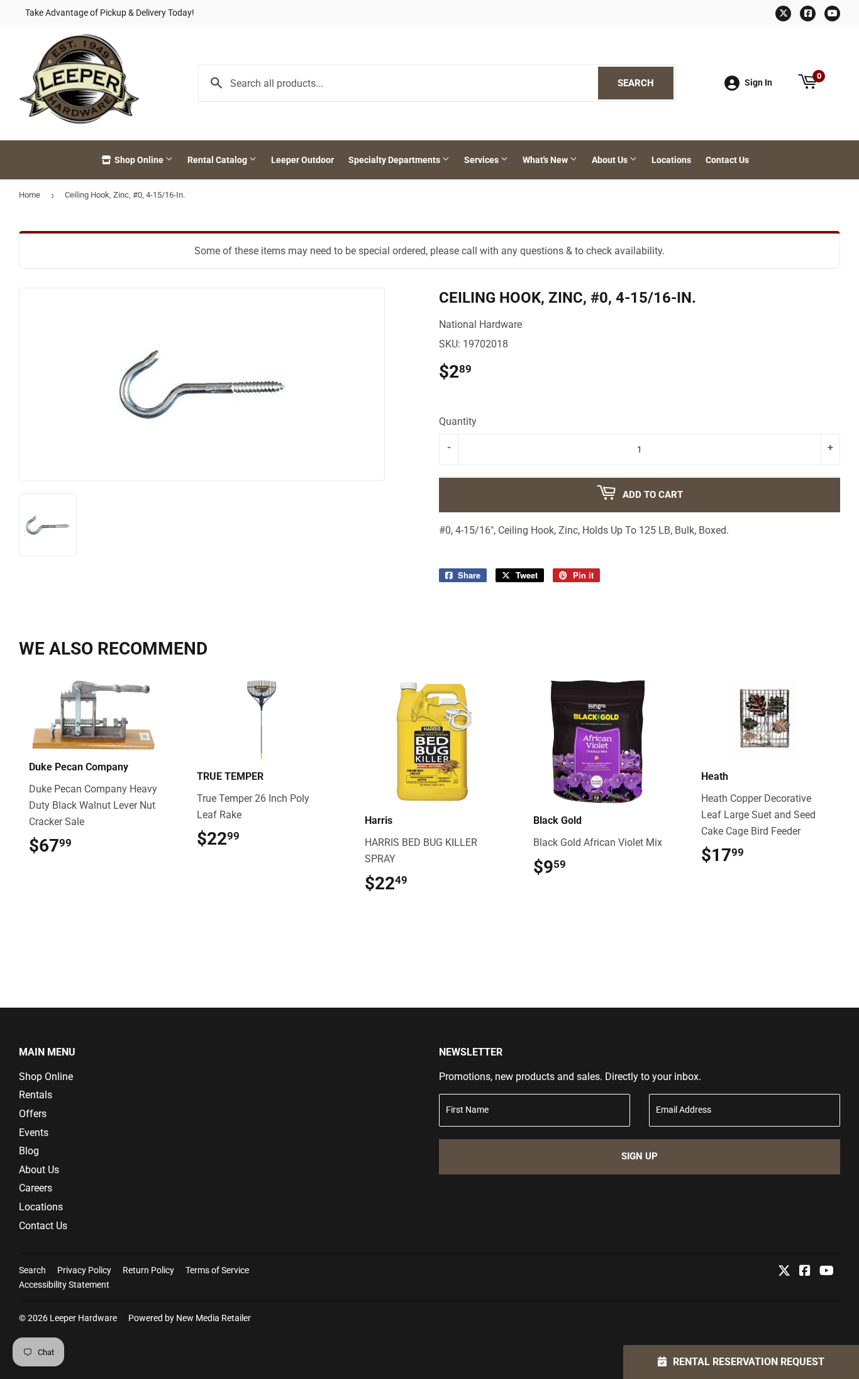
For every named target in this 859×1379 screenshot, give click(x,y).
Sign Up (639, 1156)
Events (33, 1133)
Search (645, 83)
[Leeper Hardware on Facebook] (805, 1272)
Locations (671, 160)
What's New (546, 160)
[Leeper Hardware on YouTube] (826, 1272)
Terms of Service (217, 1270)
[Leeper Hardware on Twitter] (784, 1272)
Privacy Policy (84, 1270)
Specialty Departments (395, 160)
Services (482, 160)
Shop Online (139, 160)
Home (29, 195)
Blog (29, 1151)
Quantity (458, 421)
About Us (610, 160)
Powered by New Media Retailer (189, 1318)
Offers (33, 1114)
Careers (35, 1188)
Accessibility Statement (64, 1285)
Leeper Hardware (83, 1318)
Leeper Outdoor (302, 160)
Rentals (35, 1095)
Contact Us (727, 160)
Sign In (758, 82)
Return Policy (148, 1270)
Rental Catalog (218, 160)
